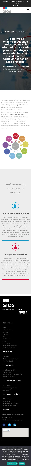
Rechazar (21, 463)
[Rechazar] (29, 456)
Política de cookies (17, 461)
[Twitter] (9, 424)
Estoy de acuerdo (12, 463)
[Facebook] (3, 424)
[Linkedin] (14, 424)
